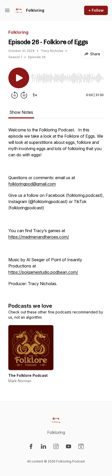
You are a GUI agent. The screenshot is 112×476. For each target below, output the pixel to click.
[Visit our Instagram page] (56, 446)
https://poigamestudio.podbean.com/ (43, 272)
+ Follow (96, 10)
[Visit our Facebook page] (31, 446)
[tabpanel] (56, 209)
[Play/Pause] (18, 78)
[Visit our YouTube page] (68, 446)
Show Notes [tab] (21, 112)
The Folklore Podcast (28, 375)
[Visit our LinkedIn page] (43, 446)
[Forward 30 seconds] (24, 95)
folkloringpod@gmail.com (32, 183)
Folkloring (35, 10)
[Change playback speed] (35, 95)
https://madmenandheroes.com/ (38, 236)
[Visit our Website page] (81, 446)
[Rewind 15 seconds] (14, 95)
